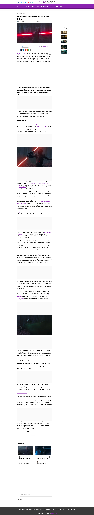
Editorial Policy (45, 46)
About (61, 6)
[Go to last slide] (19, 457)
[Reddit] (27, 50)
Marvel (20, 509)
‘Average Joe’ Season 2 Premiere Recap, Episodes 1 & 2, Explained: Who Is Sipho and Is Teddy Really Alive (72, 47)
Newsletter (74, 2)
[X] (22, 50)
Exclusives (37, 6)
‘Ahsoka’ (25, 53)
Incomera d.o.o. (54, 513)
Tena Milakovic (25, 462)
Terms (74, 509)
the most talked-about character (37, 124)
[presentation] (25, 450)
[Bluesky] (26, 2)
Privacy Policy (69, 509)
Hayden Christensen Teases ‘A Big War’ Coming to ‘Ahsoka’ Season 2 (25, 458)
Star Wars (26, 509)
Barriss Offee (22, 187)
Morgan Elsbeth (20, 298)
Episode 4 (19, 53)
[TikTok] (33, 2)
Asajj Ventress (44, 249)
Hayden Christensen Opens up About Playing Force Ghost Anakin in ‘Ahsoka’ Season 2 (43, 458)
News (27, 6)
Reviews (32, 6)
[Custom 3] (23, 2)
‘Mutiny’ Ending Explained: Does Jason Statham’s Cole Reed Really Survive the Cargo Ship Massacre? (72, 52)
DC (23, 509)
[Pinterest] (25, 50)
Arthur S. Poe (42, 462)
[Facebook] (19, 2)
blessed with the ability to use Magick (36, 254)
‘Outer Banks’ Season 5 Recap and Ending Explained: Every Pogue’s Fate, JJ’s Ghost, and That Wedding (72, 32)
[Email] (30, 50)
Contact (66, 6)
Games (37, 509)
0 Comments (42, 21)
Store (69, 2)
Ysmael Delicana (22, 21)
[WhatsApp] (29, 50)
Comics (34, 509)
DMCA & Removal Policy (56, 509)
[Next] (49, 457)
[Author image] (17, 21)
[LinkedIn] (23, 50)
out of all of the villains (41, 126)
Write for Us (42, 509)
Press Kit (64, 509)
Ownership (44, 511)
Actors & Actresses (54, 6)
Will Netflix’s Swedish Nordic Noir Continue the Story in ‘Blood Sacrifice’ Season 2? (72, 36)
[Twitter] (21, 2)
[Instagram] (30, 2)
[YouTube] (28, 2)
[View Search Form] (76, 6)
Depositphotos (49, 511)
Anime (30, 509)
